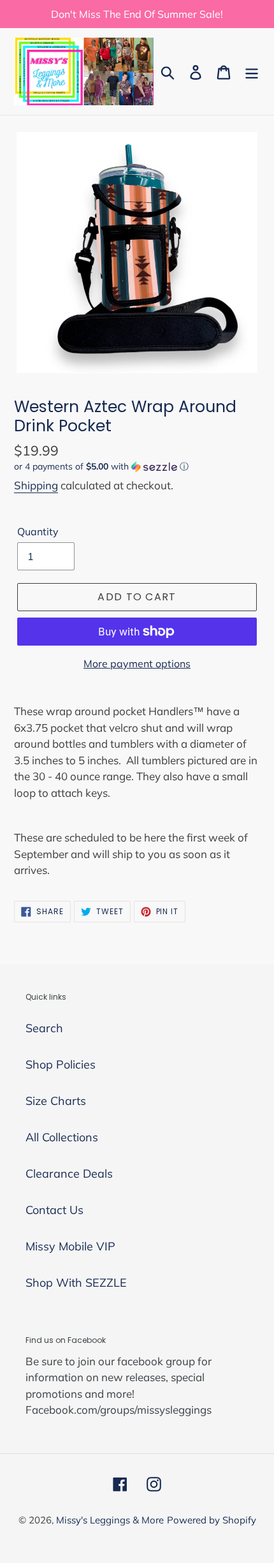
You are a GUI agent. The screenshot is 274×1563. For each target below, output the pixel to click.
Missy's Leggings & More (110, 1520)
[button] (137, 467)
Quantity (38, 531)
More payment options (137, 663)
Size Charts (55, 1100)
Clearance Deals (69, 1173)
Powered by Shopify (211, 1520)
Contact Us (54, 1210)
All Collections (61, 1137)
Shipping (36, 485)
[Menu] (252, 71)
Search (44, 1028)
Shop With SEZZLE (76, 1282)
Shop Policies (60, 1064)
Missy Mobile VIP (70, 1246)
